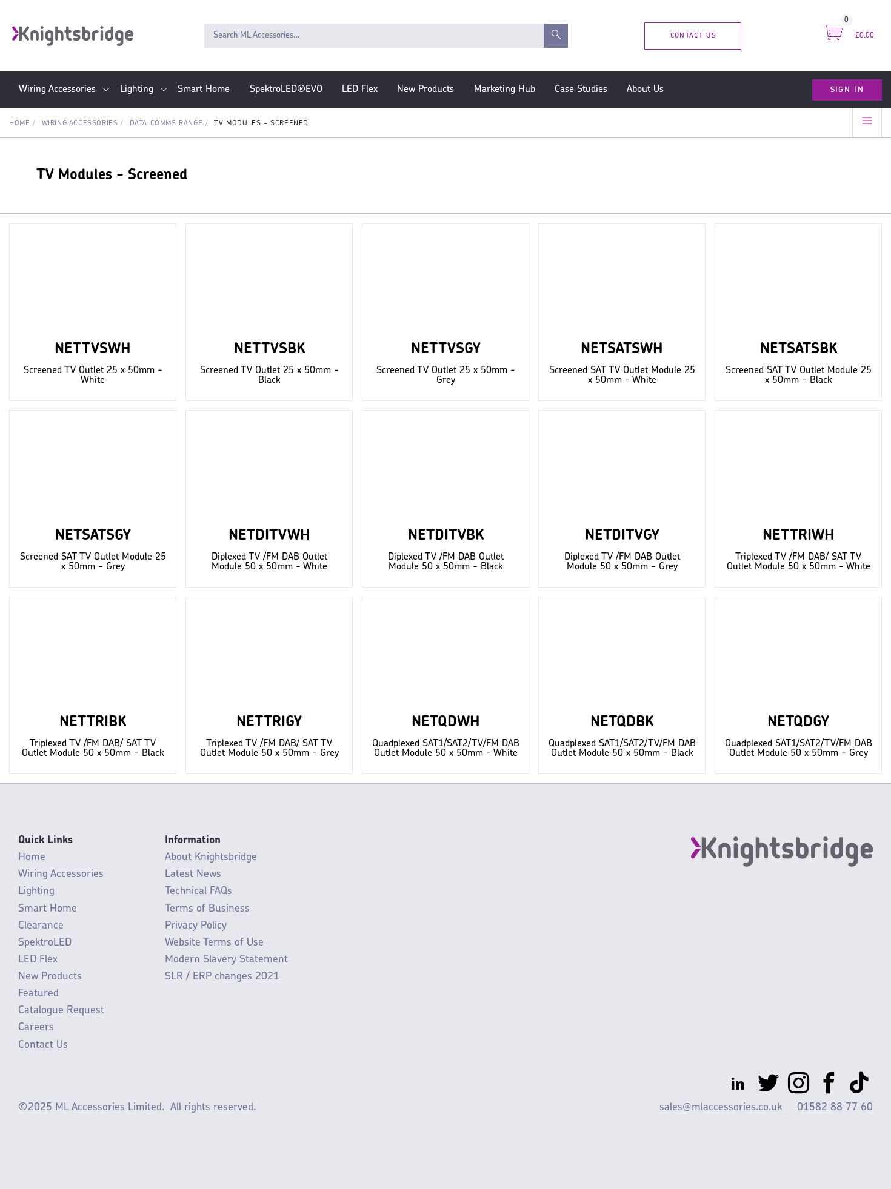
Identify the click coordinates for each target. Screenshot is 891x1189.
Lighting (136, 89)
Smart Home (204, 89)
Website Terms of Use (214, 943)
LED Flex (360, 89)
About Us (645, 89)
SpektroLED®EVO (286, 89)
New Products (425, 89)
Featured (38, 994)
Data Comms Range (166, 123)
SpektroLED (45, 943)
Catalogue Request (61, 1010)
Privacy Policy (196, 926)
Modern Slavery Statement (226, 960)
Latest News (193, 874)
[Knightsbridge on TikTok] (859, 1085)
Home (19, 123)
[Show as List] (867, 122)
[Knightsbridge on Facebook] (829, 1085)
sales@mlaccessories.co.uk (720, 1107)
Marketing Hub (504, 89)
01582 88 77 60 (835, 1107)
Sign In (847, 89)
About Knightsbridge (211, 857)
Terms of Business (207, 909)
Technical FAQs (198, 891)
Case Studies (581, 89)
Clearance (41, 926)
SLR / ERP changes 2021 (222, 977)
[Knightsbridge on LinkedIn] (738, 1085)
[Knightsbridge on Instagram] (798, 1085)
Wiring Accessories (57, 89)
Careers (36, 1027)
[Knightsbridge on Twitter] (768, 1085)
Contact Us (693, 35)
